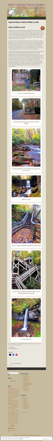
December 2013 (26, 403)
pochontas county (10, 416)
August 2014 (25, 401)
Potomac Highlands (17, 363)
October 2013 (25, 406)
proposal (9, 417)
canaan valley (15, 392)
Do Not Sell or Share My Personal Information (31, 435)
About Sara (12, 380)
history (18, 406)
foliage (13, 399)
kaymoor (13, 407)
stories (11, 419)
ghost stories (12, 401)
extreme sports (14, 396)
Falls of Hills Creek (16, 27)
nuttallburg (11, 413)
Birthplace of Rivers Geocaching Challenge (27, 382)
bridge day (17, 391)
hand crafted (17, 403)
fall (17, 396)
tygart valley (10, 423)
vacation (13, 423)
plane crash (9, 414)
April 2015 (25, 399)
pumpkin (11, 417)
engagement (10, 396)
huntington (9, 407)
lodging (12, 408)
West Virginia (11, 427)
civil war (9, 393)
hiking (14, 406)
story (13, 419)
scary (11, 418)
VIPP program (16, 423)
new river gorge (13, 411)
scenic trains (14, 418)
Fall (11, 363)
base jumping (17, 389)
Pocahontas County (35, 343)
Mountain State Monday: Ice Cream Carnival (26, 389)
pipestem (17, 413)
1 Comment (10, 365)
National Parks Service (13, 345)
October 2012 (25, 408)
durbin (18, 393)
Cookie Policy (21, 438)
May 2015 (25, 398)
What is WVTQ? (13, 381)
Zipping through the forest (26, 380)
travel (16, 422)
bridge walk (10, 392)
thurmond (10, 422)
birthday (15, 391)
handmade (10, 404)
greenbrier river (13, 403)
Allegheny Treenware (14, 388)
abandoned (9, 388)
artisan (9, 389)
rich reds (14, 417)
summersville (16, 419)
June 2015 (25, 397)
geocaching (10, 400)
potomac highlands (15, 416)
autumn (12, 389)
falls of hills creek (13, 397)
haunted (14, 404)
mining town (13, 410)
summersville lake (11, 421)
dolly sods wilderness (13, 393)
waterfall (9, 426)
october (14, 413)
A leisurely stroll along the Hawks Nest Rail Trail (27, 386)
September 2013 (26, 407)
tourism (13, 422)
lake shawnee (17, 407)
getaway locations (15, 400)
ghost (9, 401)
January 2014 (25, 402)
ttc (17, 422)
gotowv (9, 403)
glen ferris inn (16, 401)
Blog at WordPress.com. (17, 435)
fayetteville (10, 399)
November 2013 (26, 404)
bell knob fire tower (10, 391)
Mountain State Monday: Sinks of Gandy (26, 377)
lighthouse (9, 408)
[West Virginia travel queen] (26, 10)
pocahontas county (14, 414)
